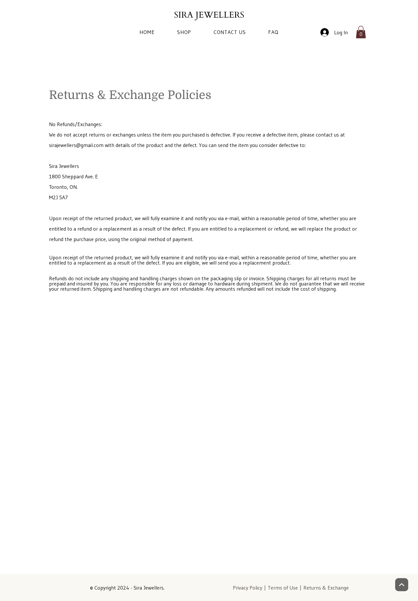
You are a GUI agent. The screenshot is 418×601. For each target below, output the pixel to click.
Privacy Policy (247, 587)
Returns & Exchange (326, 587)
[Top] (401, 584)
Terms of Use (283, 587)
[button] (361, 32)
